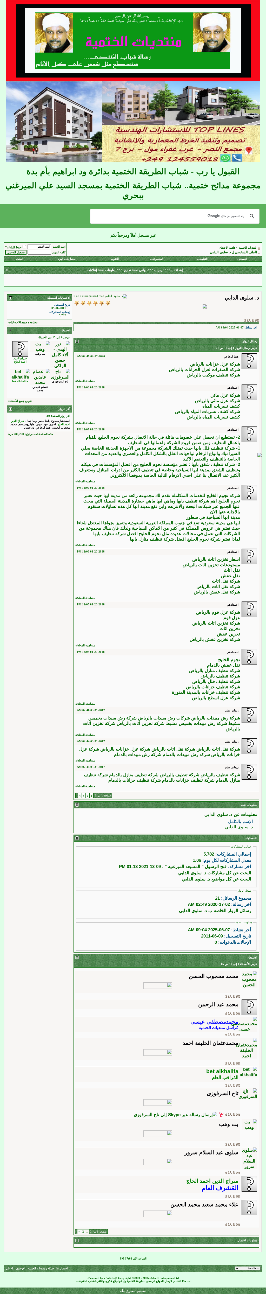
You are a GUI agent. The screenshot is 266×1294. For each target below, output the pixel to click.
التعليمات (202, 258)
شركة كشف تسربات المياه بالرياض (207, 411)
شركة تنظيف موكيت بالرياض (213, 374)
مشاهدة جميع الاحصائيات (23, 322)
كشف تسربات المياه (221, 406)
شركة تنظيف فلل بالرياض (216, 681)
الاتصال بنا (62, 1268)
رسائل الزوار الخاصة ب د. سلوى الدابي (215, 910)
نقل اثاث (232, 570)
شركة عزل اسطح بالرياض (216, 697)
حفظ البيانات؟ (13, 247)
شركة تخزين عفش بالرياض (215, 639)
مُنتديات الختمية (247, 247)
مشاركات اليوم (66, 258)
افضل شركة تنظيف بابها (115, 533)
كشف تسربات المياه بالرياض (213, 416)
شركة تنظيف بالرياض (220, 676)
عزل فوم (231, 617)
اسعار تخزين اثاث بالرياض (216, 559)
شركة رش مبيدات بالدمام (137, 754)
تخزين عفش (228, 633)
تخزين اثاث (230, 628)
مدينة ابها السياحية (222, 517)
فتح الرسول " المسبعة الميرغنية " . (194, 866)
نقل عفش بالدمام (223, 665)
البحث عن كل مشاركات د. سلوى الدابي (214, 872)
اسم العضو (59, 246)
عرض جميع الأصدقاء (20, 401)
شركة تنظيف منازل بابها (152, 539)
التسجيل (242, 258)
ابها (136, 506)
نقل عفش (230, 575)
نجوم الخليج (229, 659)
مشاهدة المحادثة (85, 381)
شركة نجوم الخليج (223, 495)
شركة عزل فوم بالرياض (218, 612)
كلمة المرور (58, 252)
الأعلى (9, 1268)
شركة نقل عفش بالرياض (217, 591)
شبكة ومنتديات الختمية (41, 1268)
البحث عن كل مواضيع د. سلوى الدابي (216, 879)
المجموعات (156, 258)
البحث (19, 258)
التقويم (115, 258)
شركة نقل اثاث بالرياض (218, 586)
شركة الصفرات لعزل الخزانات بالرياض (204, 369)
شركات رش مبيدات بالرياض (164, 718)
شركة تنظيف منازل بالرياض (214, 670)
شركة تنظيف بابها (193, 500)
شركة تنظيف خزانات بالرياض (213, 686)
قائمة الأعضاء (227, 247)
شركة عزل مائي (225, 395)
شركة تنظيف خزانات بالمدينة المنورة (206, 692)
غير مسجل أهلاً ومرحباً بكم (133, 235)
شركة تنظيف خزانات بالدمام (134, 780)
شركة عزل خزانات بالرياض (215, 364)
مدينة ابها (111, 495)
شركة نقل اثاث (226, 581)
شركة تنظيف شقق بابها (213, 464)
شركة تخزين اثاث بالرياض (216, 623)
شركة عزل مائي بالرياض (217, 400)
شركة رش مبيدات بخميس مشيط (196, 723)
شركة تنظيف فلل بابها (214, 448)
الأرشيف (20, 1268)
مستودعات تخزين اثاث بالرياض (211, 564)
